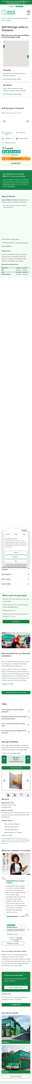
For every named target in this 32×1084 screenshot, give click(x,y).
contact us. (4, 843)
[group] (16, 759)
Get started (16, 621)
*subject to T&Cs (7, 835)
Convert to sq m (6, 807)
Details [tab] (15, 534)
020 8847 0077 (16, 163)
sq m (18, 753)
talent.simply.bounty (22, 243)
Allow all (16, 552)
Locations (10, 18)
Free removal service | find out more (16, 692)
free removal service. (13, 3)
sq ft (14, 753)
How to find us (6, 246)
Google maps (15, 239)
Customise (15, 556)
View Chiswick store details (12, 79)
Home (4, 18)
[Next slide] (27, 121)
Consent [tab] (8, 534)
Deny (16, 561)
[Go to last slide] (4, 121)
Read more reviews (13, 943)
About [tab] (24, 534)
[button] (3, 47)
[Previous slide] (4, 759)
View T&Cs (11, 186)
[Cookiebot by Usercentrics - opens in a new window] (21, 530)
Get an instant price (16, 159)
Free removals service (8, 133)
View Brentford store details (12, 94)
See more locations (16, 1076)
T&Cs (23, 3)
